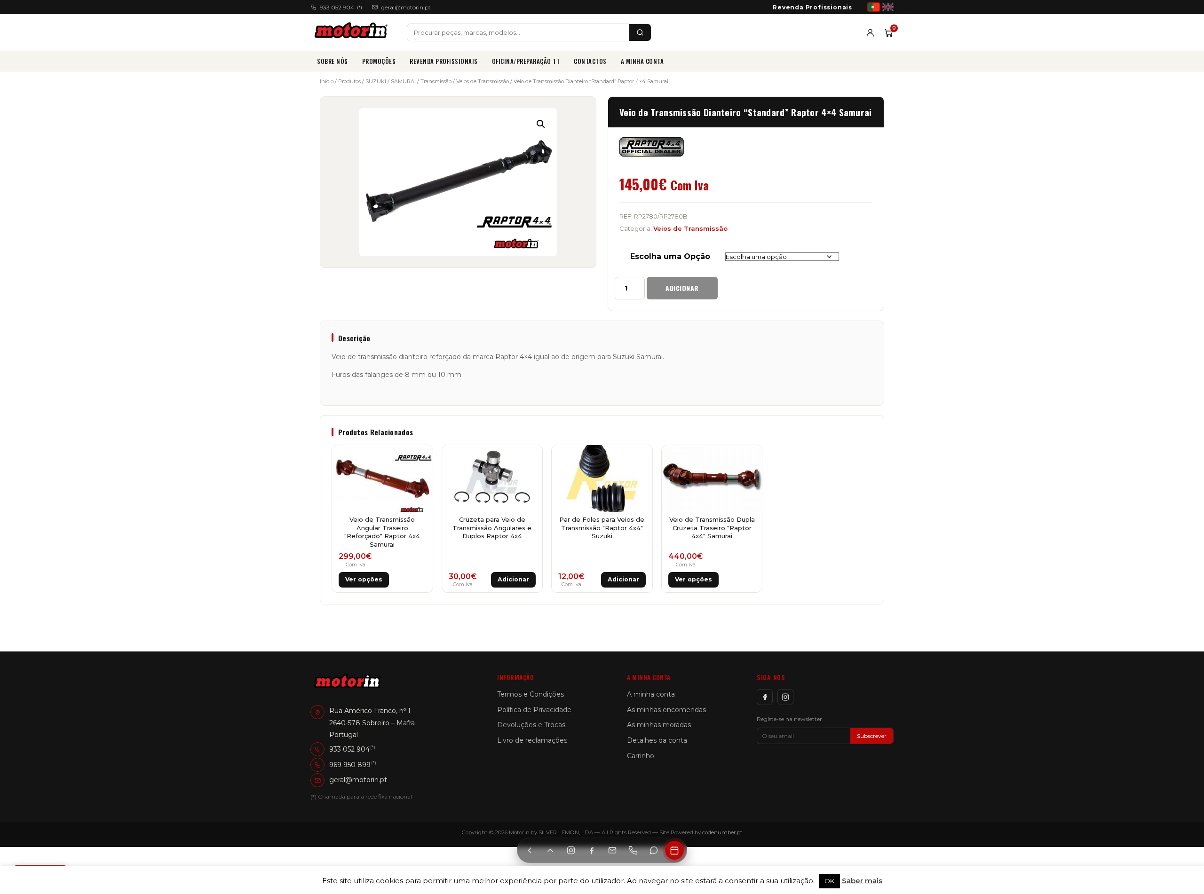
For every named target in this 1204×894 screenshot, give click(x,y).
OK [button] (829, 881)
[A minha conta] (870, 33)
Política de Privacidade (534, 710)
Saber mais (862, 880)
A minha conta (642, 61)
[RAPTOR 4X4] (651, 147)
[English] (888, 7)
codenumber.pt (722, 832)
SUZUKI (375, 81)
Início (326, 81)
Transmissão (436, 81)
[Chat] (653, 850)
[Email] (612, 850)
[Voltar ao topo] (550, 850)
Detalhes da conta (657, 740)
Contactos (590, 61)
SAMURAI (403, 81)
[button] (540, 124)
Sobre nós (332, 61)
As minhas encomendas (666, 710)
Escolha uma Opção (670, 256)
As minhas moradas (659, 725)
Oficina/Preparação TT (526, 61)
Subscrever (872, 735)
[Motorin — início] (353, 32)
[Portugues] (873, 7)
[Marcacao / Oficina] (674, 850)
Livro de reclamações (532, 740)
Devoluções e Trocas (531, 725)
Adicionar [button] (513, 579)
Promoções (379, 61)
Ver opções (363, 579)
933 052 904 (341, 7)
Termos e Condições (530, 694)
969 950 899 (350, 765)
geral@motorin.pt (406, 7)
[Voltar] (529, 850)
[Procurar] (640, 32)
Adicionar (682, 288)
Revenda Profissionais (812, 7)
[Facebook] (765, 697)
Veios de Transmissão (482, 81)
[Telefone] (633, 850)
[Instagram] (785, 697)
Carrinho (640, 756)
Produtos (349, 81)
